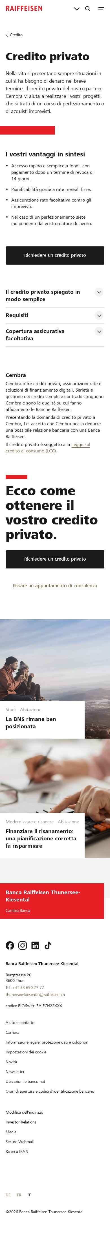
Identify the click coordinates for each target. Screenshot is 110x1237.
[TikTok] (48, 945)
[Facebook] (10, 945)
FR (19, 1195)
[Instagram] (22, 945)
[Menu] (101, 8)
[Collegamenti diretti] (77, 8)
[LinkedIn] (35, 945)
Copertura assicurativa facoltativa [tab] (36, 335)
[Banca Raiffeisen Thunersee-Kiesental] (24, 8)
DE (8, 1195)
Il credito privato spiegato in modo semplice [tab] (44, 295)
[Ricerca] (88, 8)
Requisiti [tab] (17, 315)
